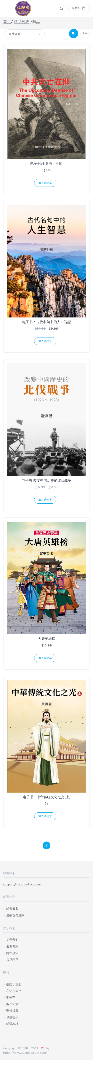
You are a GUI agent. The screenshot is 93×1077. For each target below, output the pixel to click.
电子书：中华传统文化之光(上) (46, 797)
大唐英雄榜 (46, 639)
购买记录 (12, 1004)
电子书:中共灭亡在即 (46, 163)
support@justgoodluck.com (22, 884)
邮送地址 (12, 1023)
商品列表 (21, 21)
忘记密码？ (13, 991)
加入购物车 (45, 182)
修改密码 (12, 1017)
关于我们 (12, 940)
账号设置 (12, 1010)
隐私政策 (12, 953)
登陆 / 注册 (13, 984)
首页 (7, 21)
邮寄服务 (12, 908)
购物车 (10, 997)
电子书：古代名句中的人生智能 (46, 322)
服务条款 (12, 946)
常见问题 (12, 959)
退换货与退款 (15, 915)
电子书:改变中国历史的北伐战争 (46, 480)
